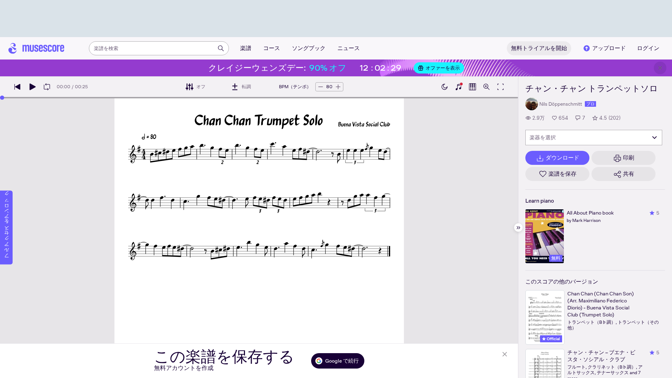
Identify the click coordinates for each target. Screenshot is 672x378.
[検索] (221, 48)
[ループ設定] (47, 87)
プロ (590, 104)
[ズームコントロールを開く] (486, 87)
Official (553, 338)
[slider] (2, 98)
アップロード (609, 48)
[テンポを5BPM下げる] (320, 87)
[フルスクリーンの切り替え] (500, 87)
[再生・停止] (32, 86)
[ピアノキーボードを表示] (458, 87)
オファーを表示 (443, 68)
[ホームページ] (36, 48)
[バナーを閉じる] (660, 68)
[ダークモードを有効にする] (444, 87)
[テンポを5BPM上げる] (338, 87)
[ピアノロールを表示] (472, 87)
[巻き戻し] (17, 87)
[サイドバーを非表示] (518, 227)
